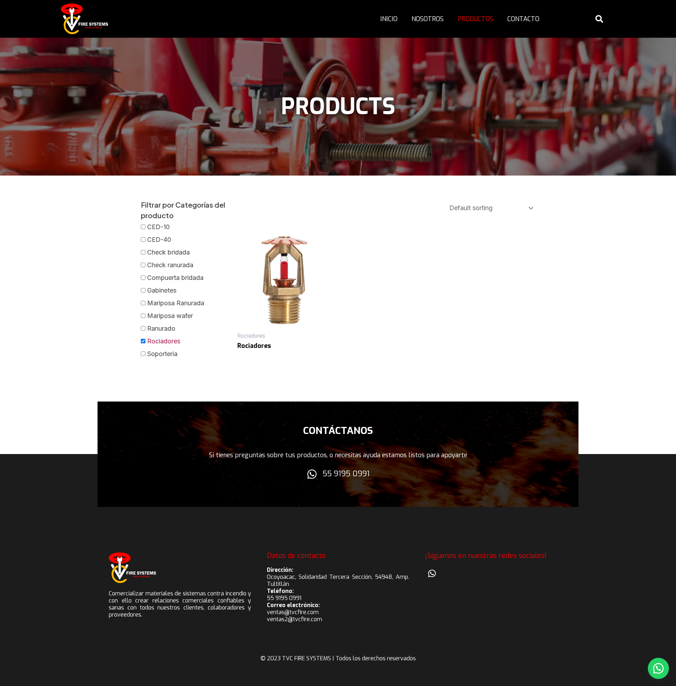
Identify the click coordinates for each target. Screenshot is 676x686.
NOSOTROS (428, 19)
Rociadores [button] (163, 341)
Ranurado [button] (161, 328)
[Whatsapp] (432, 573)
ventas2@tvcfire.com (294, 619)
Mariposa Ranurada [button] (175, 303)
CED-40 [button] (159, 239)
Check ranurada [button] (170, 265)
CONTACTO (523, 19)
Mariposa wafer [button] (170, 315)
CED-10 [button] (158, 227)
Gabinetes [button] (161, 290)
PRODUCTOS (475, 19)
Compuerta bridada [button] (175, 277)
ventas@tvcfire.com (293, 612)
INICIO (389, 19)
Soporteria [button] (162, 353)
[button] (658, 668)
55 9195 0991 (346, 473)
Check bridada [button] (168, 252)
